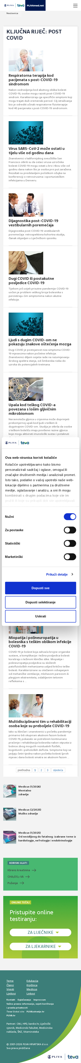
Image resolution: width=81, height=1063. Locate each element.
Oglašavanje (24, 999)
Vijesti (10, 989)
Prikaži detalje (57, 574)
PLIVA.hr (10, 1015)
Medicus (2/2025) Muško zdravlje (29, 811)
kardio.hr (34, 1023)
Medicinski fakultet (27, 1027)
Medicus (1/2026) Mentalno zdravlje (29, 790)
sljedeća (58, 770)
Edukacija (32, 981)
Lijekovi (11, 993)
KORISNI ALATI (18, 862)
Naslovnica (12, 13)
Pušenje (13, 883)
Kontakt (10, 999)
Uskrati (40, 616)
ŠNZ (19, 1031)
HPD (25, 1023)
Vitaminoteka (31, 1031)
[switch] (70, 530)
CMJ (19, 1023)
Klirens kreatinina (19, 870)
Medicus (32, 989)
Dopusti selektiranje (40, 602)
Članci (10, 985)
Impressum (39, 999)
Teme (10, 981)
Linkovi (31, 993)
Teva (9, 1011)
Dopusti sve (40, 588)
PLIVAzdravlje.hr (35, 1011)
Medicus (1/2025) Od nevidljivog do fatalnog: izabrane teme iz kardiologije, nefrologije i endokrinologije (47, 836)
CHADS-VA (16, 877)
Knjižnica (32, 985)
